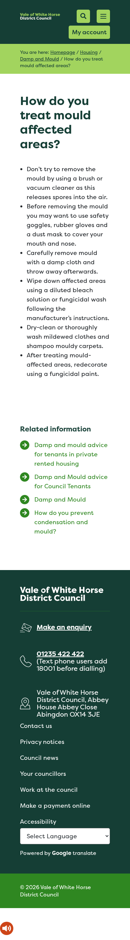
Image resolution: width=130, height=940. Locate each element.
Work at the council (49, 789)
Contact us (36, 726)
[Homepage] (40, 16)
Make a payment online (55, 805)
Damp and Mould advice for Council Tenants (71, 481)
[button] (103, 16)
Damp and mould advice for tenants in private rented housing (71, 454)
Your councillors (43, 773)
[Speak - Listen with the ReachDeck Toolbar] (6, 928)
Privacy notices (42, 742)
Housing (89, 52)
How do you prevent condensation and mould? (64, 522)
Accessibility (38, 821)
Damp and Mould (39, 59)
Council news (39, 758)
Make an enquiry (64, 627)
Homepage (62, 52)
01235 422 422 (60, 653)
